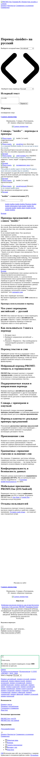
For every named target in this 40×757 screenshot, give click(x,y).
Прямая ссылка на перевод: (11, 631)
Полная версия (24, 671)
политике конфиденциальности (14, 480)
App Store (15, 497)
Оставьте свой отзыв (17, 512)
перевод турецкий (22, 690)
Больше (3, 213)
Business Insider (30, 204)
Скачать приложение (14, 745)
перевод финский (16, 694)
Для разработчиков (8, 729)
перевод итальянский (17, 683)
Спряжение (25, 5)
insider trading (10, 204)
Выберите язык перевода (10, 89)
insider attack (21, 208)
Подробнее (34, 755)
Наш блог (4, 710)
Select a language (7, 675)
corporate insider (10, 208)
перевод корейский (8, 688)
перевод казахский (13, 687)
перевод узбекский (18, 692)
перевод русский (23, 679)
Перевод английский (8, 679)
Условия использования (9, 671)
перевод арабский (21, 685)
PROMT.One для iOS (8, 718)
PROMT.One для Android (10, 720)
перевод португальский (24, 688)
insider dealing (20, 204)
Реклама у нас (12, 747)
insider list (30, 206)
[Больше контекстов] (4, 154)
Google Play (25, 497)
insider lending (10, 210)
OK (2, 753)
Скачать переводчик (9, 117)
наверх (3, 669)
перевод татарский (8, 690)
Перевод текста (6, 704)
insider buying (31, 208)
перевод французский (17, 681)
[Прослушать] (6, 138)
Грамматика (5, 7)
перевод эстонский (31, 694)
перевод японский (7, 696)
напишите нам (17, 292)
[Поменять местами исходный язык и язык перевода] (20, 87)
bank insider (22, 206)
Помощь (10, 743)
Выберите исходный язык (10, 48)
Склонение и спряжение (10, 708)
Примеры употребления (9, 706)
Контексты (11, 5)
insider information (11, 206)
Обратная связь (12, 740)
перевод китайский (27, 687)
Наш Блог (10, 750)
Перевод (4, 5)
